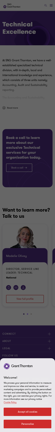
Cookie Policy (10, 402)
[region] (27, 395)
